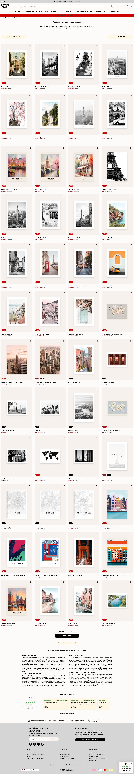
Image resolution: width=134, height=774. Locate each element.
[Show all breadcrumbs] (3, 17)
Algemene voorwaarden (56, 765)
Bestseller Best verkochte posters (35, 754)
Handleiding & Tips (31, 752)
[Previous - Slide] (41, 704)
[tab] (127, 6)
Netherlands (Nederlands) (30, 770)
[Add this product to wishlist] (30, 46)
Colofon (74, 765)
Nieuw (28, 756)
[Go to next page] (75, 643)
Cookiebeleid (67, 765)
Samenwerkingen (64, 756)
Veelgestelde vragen (94, 756)
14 (73, 643)
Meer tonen (67, 636)
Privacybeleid (80, 765)
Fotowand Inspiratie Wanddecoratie (36, 758)
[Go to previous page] (58, 643)
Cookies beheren (93, 760)
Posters (8, 17)
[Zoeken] (111, 6)
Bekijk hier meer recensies (67, 713)
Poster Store (70, 769)
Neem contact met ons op (96, 754)
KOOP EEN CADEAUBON (91, 739)
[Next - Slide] (112, 704)
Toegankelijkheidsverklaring (67, 758)
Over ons (62, 752)
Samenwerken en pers (65, 754)
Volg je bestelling (93, 752)
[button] (126, 767)
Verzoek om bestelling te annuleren (98, 758)
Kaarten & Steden (16, 17)
